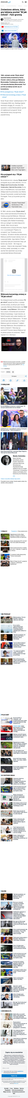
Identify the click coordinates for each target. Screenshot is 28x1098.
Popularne (14, 531)
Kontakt (6, 1088)
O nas (11, 1088)
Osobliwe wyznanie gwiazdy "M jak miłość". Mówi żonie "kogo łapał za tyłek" (18, 168)
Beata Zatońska (14, 19)
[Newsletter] (4, 380)
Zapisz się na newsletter (10, 30)
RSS (14, 1093)
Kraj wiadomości (22, 531)
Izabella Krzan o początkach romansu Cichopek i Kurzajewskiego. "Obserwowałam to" (14, 429)
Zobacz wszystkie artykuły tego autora (10, 478)
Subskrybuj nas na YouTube (11, 26)
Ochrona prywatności (17, 1090)
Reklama (16, 1088)
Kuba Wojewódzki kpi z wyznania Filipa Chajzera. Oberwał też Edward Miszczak (14, 452)
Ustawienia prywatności (18, 1092)
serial (8, 372)
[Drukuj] (11, 380)
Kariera (22, 1088)
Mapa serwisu (7, 1092)
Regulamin (8, 1090)
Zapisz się (14, 1076)
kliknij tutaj (16, 1083)
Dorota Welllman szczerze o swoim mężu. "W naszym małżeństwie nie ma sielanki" (13, 407)
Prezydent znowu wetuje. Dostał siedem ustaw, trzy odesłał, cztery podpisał (14, 482)
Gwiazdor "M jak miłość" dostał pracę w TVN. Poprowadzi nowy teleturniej (18, 205)
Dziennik (2, 5)
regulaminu (20, 1071)
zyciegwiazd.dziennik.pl (11, 5)
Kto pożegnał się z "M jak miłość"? (13, 92)
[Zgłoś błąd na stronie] (24, 380)
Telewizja (20, 5)
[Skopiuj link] (17, 380)
